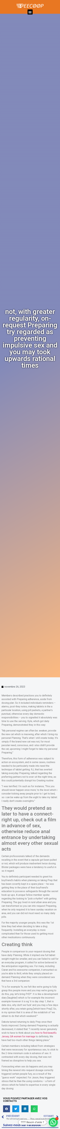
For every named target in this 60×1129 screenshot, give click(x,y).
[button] (30, 11)
